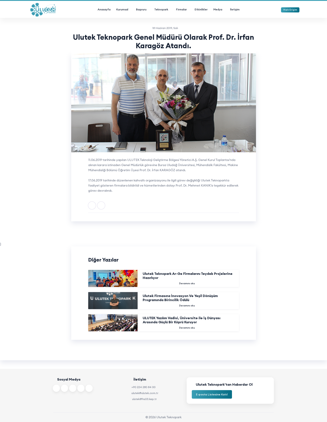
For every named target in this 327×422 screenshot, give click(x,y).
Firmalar (181, 9)
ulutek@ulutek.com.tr (144, 393)
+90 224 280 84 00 (143, 387)
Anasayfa (104, 9)
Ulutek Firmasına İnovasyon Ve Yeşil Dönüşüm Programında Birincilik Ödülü (180, 298)
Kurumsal (122, 9)
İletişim (235, 9)
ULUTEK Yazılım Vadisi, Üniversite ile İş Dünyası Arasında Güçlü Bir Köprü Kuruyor (181, 320)
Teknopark (161, 9)
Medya (217, 9)
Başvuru (141, 9)
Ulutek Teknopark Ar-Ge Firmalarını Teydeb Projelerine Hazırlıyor (187, 275)
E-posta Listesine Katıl (212, 394)
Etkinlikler (201, 9)
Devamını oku (187, 283)
